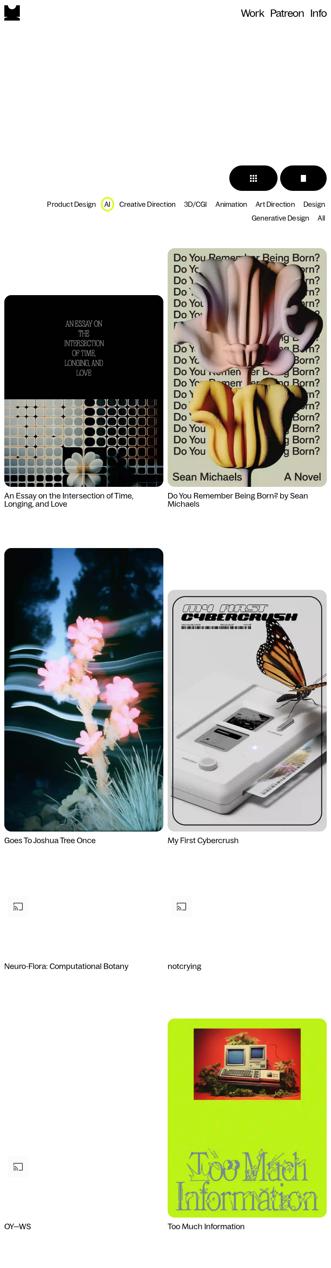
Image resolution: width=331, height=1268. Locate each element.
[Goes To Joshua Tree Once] (83, 690)
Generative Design (280, 218)
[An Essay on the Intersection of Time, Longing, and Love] (83, 391)
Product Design (71, 204)
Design (314, 204)
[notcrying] (247, 925)
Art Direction (275, 204)
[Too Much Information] (247, 1118)
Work (252, 13)
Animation (231, 204)
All (321, 218)
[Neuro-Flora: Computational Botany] (83, 925)
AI (107, 204)
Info (318, 13)
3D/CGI (195, 204)
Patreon (287, 13)
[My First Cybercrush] (247, 711)
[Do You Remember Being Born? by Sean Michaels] (247, 368)
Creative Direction (147, 204)
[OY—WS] (83, 1185)
